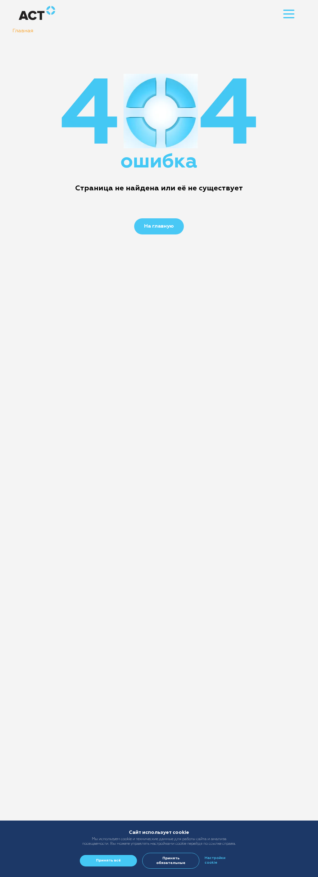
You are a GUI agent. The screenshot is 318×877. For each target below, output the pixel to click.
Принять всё (108, 860)
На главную (159, 226)
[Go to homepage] (37, 14)
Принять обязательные (170, 861)
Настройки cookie (215, 860)
